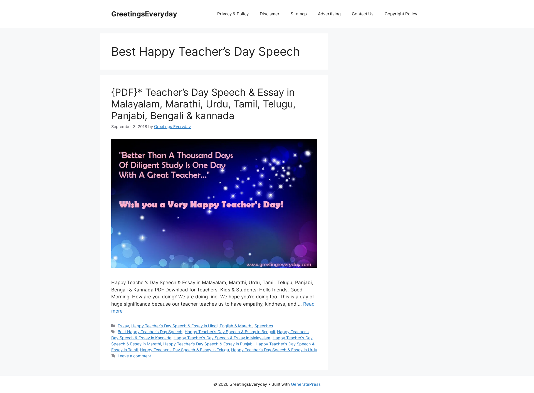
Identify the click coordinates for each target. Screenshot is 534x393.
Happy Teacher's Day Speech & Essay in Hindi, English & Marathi (191, 325)
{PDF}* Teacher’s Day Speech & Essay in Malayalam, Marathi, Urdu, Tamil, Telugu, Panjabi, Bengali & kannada (203, 103)
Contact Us (363, 13)
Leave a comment (134, 355)
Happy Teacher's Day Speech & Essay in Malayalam (222, 337)
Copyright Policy (401, 13)
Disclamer (270, 13)
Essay (123, 325)
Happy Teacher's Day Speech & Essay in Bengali (230, 331)
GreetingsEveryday (144, 14)
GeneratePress (306, 384)
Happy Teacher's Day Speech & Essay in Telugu (184, 349)
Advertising (329, 13)
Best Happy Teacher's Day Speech (150, 331)
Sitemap (299, 13)
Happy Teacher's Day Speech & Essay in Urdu (274, 349)
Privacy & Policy (233, 13)
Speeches (263, 325)
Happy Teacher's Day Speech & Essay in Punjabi (208, 344)
